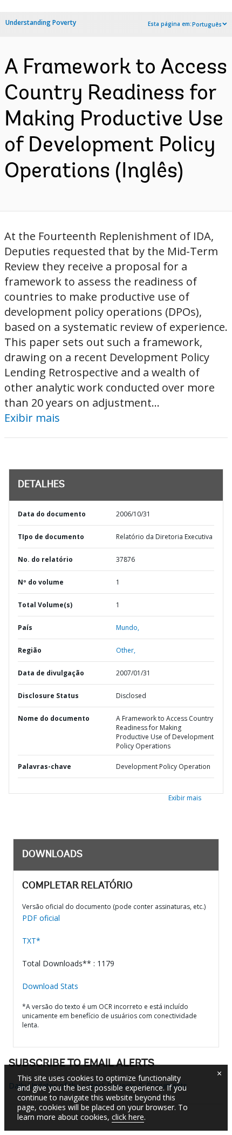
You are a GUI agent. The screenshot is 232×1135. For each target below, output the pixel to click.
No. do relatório (45, 559)
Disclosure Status (48, 695)
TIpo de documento (51, 536)
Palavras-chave (44, 766)
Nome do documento (54, 718)
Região (30, 650)
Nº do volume (41, 582)
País (25, 627)
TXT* (31, 940)
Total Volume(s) (45, 604)
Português (207, 24)
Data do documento (52, 514)
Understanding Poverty (40, 22)
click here (128, 1117)
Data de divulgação (51, 673)
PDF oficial (41, 918)
